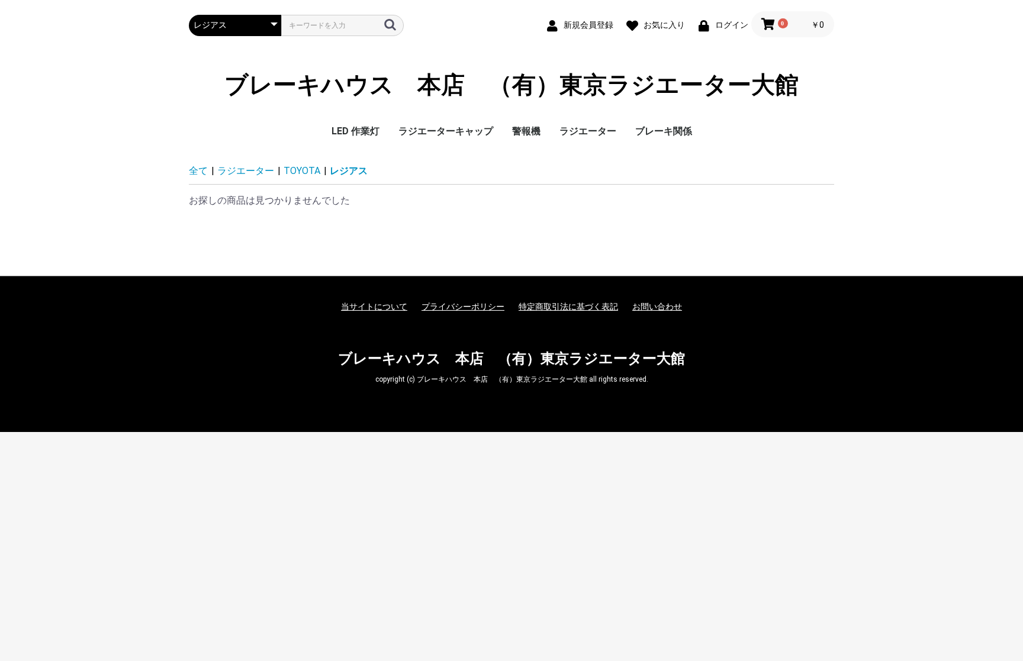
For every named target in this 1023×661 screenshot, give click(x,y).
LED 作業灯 (355, 131)
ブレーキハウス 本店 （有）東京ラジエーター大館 (511, 85)
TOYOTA (302, 170)
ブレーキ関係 (663, 131)
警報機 (526, 131)
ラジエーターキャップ (445, 131)
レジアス (349, 170)
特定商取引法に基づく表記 (568, 306)
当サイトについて (374, 306)
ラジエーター (587, 131)
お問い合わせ (657, 306)
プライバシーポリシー (463, 306)
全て (198, 170)
